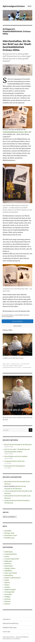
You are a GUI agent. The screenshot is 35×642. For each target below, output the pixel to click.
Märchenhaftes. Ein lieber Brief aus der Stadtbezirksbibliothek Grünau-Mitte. (17, 45)
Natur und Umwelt (10, 573)
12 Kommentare (27, 367)
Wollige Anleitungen (10, 627)
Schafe (6, 580)
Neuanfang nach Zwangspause (14, 466)
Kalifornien (8, 561)
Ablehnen (17, 326)
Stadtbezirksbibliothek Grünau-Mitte (15, 132)
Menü (29, 6)
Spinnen (7, 582)
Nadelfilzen (8, 570)
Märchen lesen (18, 365)
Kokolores (7, 563)
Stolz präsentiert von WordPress (11, 638)
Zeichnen (7, 601)
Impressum (7, 619)
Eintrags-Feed (9, 533)
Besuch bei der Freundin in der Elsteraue (18, 444)
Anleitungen (8, 552)
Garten (6, 556)
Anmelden (7, 531)
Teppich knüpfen (10, 589)
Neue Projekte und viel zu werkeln (15, 456)
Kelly (6, 496)
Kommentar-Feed (10, 535)
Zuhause (7, 604)
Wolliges (7, 596)
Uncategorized (9, 592)
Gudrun (7, 500)
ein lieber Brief (25, 363)
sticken (6, 585)
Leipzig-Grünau (15, 363)
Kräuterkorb (8, 566)
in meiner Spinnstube (11, 559)
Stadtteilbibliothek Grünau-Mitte (12, 367)
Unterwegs (8, 594)
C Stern (6, 491)
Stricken (7, 587)
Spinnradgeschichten (14, 6)
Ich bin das (6, 631)
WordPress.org (9, 538)
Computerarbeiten (10, 554)
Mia (5, 481)
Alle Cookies (17, 321)
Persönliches (8, 575)
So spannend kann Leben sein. (14, 461)
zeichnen (7, 599)
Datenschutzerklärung (10, 623)
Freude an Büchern (8, 365)
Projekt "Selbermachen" (12, 578)
